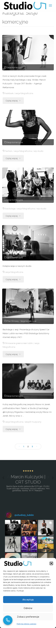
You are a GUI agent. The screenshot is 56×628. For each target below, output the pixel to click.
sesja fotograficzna (24, 93)
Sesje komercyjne (15, 67)
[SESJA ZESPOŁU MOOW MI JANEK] (28, 381)
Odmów (28, 608)
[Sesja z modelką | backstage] (28, 242)
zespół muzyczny (33, 422)
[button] (51, 563)
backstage (10, 208)
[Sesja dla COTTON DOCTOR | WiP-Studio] (28, 127)
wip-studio (38, 151)
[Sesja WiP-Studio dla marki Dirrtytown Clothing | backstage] (28, 185)
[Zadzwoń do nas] (7, 620)
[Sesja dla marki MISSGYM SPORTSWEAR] (28, 52)
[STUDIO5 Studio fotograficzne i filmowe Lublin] (25, 5)
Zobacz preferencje (28, 616)
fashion (8, 151)
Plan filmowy (13, 321)
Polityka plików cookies (26, 624)
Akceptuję (28, 599)
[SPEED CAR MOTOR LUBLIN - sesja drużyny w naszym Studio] (28, 306)
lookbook (9, 93)
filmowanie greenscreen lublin (19, 343)
